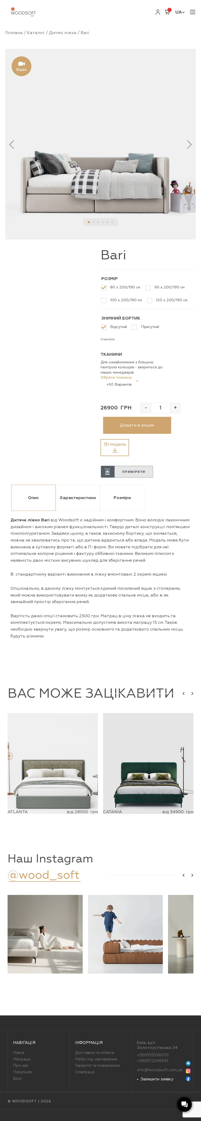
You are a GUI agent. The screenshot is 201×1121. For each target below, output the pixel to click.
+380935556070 (153, 1055)
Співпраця (84, 1072)
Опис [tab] (33, 497)
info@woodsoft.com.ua (159, 1070)
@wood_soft (44, 875)
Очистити (107, 339)
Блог (18, 1078)
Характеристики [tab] (78, 497)
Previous (11, 144)
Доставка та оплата (94, 1052)
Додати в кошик (137, 425)
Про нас (21, 1065)
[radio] (122, 287)
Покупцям (22, 1072)
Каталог (36, 32)
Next (189, 144)
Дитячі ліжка (62, 32)
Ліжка (18, 1052)
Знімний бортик (120, 318)
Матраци (22, 1059)
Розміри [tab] (122, 497)
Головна (14, 32)
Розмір (109, 279)
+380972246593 (153, 1060)
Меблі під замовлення (96, 1059)
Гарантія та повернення (97, 1065)
